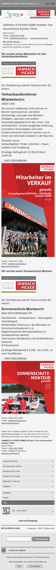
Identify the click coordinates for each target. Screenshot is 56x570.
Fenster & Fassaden (11, 476)
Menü (48, 3)
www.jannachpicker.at (39, 38)
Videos (6, 497)
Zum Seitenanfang (28, 520)
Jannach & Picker (10, 461)
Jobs (5, 502)
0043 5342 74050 (17, 35)
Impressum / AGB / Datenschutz (41, 528)
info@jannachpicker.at (18, 38)
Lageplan (6, 486)
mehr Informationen (15, 160)
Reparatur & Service (11, 481)
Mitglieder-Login (10, 528)
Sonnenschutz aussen (12, 466)
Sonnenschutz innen (11, 471)
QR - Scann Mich (19, 510)
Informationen (34, 566)
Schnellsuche (42, 539)
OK (19, 566)
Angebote (7, 492)
